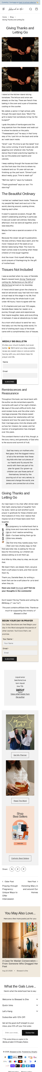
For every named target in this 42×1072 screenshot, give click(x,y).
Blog (12, 17)
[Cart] (36, 9)
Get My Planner (20, 755)
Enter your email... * (11, 1033)
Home (4, 17)
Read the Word (20, 801)
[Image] (20, 732)
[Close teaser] (6, 524)
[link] (12, 869)
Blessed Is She (15, 1052)
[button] (3, 536)
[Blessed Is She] (16, 9)
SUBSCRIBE (9, 382)
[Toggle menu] (3, 9)
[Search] (30, 9)
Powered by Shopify (29, 1052)
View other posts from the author (20, 695)
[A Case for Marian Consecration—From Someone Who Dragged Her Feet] (20, 940)
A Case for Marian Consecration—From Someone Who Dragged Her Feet (20, 964)
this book (19, 588)
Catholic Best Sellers (20, 858)
